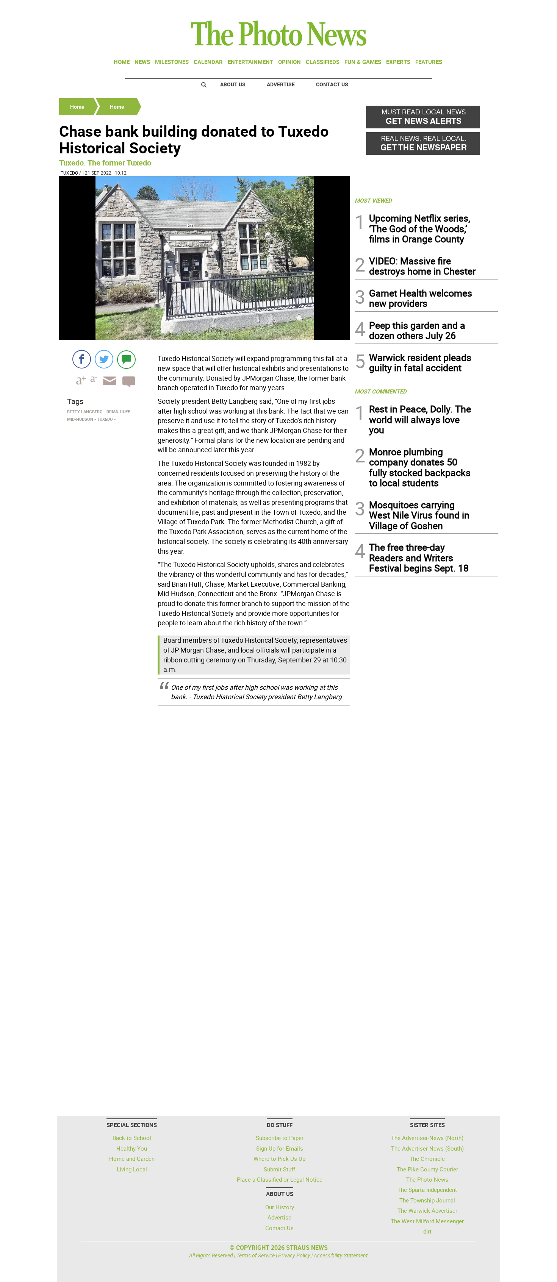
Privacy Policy (294, 1255)
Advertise (281, 84)
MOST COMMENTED (381, 391)
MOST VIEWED (373, 200)
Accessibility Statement (341, 1255)
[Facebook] (81, 359)
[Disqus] (204, 808)
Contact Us (332, 84)
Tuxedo (69, 173)
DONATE (479, 9)
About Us (233, 84)
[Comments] (126, 359)
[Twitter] (104, 359)
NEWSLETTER (436, 9)
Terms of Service (255, 1255)
